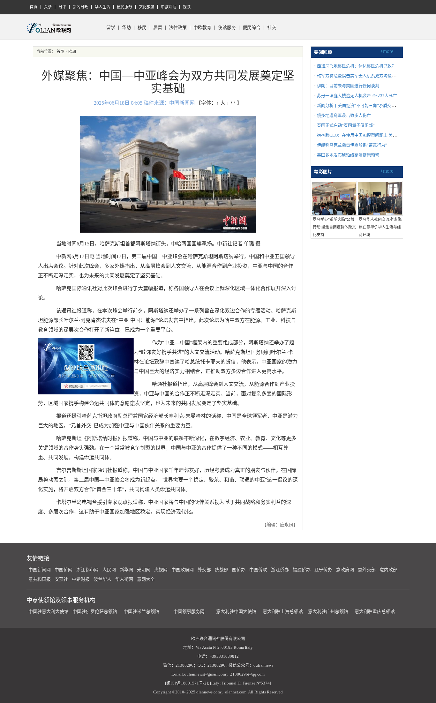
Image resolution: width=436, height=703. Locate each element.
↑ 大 (220, 103)
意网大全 (146, 579)
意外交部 (367, 569)
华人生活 (102, 7)
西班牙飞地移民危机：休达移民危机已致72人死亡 (363, 66)
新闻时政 (80, 7)
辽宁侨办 (323, 569)
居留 (157, 28)
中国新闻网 (39, 569)
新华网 (126, 569)
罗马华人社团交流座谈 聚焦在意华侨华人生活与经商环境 (380, 227)
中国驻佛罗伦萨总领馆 (94, 611)
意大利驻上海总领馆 (282, 611)
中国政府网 (182, 569)
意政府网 (345, 569)
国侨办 (238, 569)
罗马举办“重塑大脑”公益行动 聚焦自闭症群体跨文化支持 (334, 227)
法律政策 (178, 28)
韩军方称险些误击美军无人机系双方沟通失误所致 (362, 75)
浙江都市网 (87, 569)
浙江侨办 (280, 569)
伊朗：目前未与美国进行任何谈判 (348, 85)
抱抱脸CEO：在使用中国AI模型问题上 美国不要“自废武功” (371, 135)
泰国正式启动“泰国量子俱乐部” (346, 125)
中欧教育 (202, 28)
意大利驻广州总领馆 (328, 611)
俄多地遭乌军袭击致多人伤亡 (344, 115)
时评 (62, 7)
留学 (110, 28)
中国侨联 (258, 569)
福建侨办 (302, 569)
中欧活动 (168, 7)
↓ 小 (231, 103)
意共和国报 (39, 579)
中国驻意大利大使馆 (48, 611)
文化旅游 (146, 7)
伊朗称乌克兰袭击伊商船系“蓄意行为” (352, 145)
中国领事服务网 (189, 611)
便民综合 (251, 28)
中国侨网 (63, 569)
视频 (187, 7)
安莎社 (61, 579)
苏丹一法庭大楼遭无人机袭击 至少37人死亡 (357, 95)
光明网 (143, 569)
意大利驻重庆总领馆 (374, 611)
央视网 (161, 569)
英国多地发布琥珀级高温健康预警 (348, 155)
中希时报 (81, 579)
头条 (48, 7)
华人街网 (124, 579)
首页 (33, 7)
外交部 (204, 569)
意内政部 (388, 569)
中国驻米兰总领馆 (141, 611)
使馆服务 (227, 28)
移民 (142, 28)
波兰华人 (102, 579)
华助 (126, 28)
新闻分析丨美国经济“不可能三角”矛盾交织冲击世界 (364, 105)
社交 (271, 28)
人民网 (109, 569)
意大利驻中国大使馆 (236, 611)
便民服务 (124, 7)
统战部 (221, 569)
